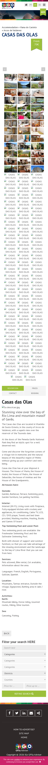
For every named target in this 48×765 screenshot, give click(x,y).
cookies (17, 759)
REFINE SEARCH (22, 693)
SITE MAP (24, 733)
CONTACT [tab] (13, 393)
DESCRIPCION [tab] (13, 388)
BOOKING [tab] (35, 393)
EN (35, 5)
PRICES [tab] (35, 388)
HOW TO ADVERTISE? (24, 729)
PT (31, 5)
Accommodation (10, 27)
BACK (6, 633)
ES (40, 5)
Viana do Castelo (28, 27)
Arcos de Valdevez (13, 30)
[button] (5, 69)
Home (24, 737)
